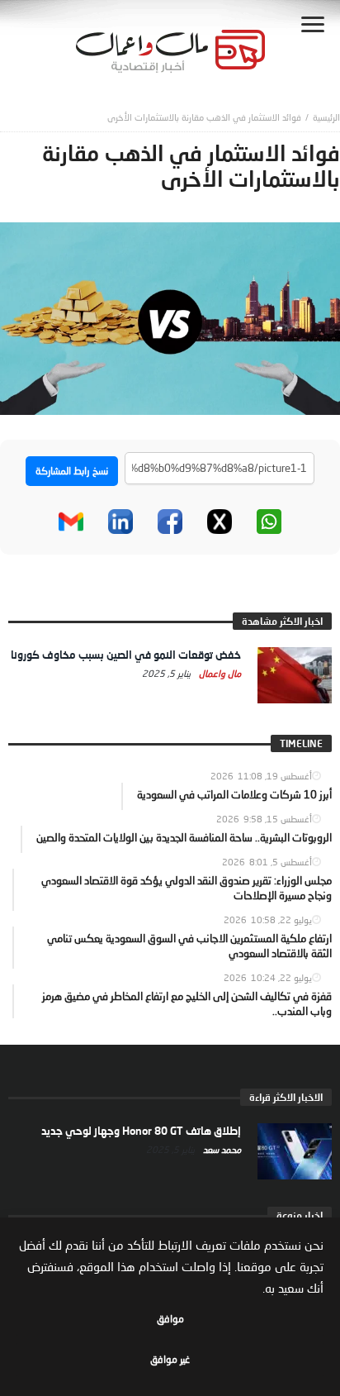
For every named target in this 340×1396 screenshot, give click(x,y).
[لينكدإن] (120, 521)
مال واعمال (218, 673)
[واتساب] (269, 521)
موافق (170, 1319)
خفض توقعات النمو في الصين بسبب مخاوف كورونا (126, 654)
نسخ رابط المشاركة (71, 471)
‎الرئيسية (326, 117)
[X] (219, 521)
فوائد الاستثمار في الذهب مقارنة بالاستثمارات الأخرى (204, 117)
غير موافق (170, 1359)
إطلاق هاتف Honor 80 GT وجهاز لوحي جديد (141, 1130)
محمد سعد (221, 1149)
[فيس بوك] (170, 521)
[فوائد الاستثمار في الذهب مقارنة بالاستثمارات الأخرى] (170, 317)
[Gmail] (71, 521)
